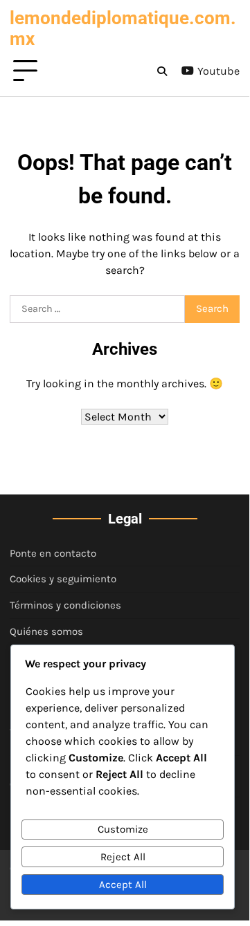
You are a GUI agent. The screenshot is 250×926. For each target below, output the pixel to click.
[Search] (162, 71)
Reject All (122, 857)
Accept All (123, 884)
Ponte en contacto (53, 553)
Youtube (218, 70)
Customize (123, 829)
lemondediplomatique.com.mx (123, 28)
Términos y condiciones (65, 605)
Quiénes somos (46, 631)
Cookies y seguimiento (63, 579)
